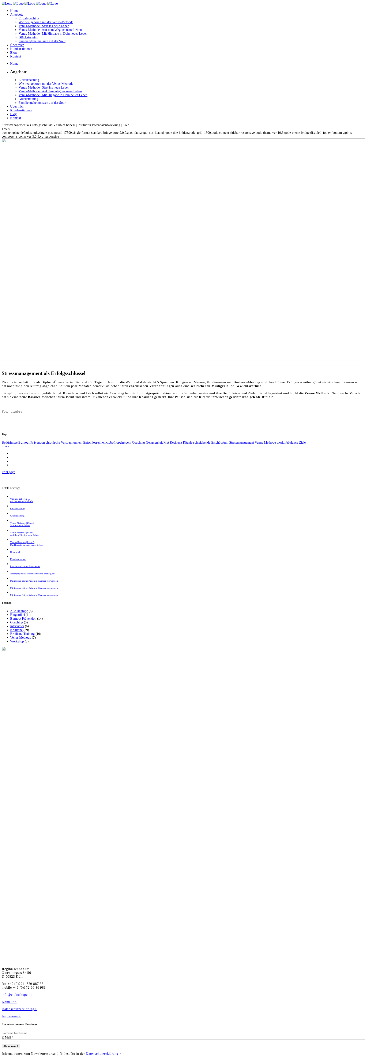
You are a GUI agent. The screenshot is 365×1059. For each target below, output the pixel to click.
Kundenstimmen (18, 559)
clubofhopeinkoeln (118, 442)
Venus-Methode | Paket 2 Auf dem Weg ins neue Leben (24, 533)
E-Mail (8, 1037)
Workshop (17, 641)
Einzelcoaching (17, 508)
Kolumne (16, 630)
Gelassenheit (154, 442)
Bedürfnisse (10, 442)
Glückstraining (17, 515)
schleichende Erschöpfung (210, 442)
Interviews (17, 626)
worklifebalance (287, 442)
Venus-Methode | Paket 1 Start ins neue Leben (22, 524)
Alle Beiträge (19, 611)
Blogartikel (17, 614)
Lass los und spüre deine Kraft (25, 566)
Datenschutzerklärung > (19, 1009)
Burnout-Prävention (31, 442)
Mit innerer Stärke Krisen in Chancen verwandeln (34, 580)
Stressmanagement (241, 442)
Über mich (15, 552)
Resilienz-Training (22, 633)
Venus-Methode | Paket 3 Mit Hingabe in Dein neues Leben (26, 543)
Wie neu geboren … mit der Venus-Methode (21, 500)
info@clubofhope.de (17, 994)
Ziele (302, 442)
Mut (166, 442)
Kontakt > (9, 1002)
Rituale (187, 442)
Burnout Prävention (23, 618)
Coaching (138, 442)
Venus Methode (20, 637)
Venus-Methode (265, 442)
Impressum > (11, 1016)
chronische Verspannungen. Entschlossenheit (75, 442)
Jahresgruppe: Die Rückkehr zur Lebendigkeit (32, 573)
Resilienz (176, 442)
